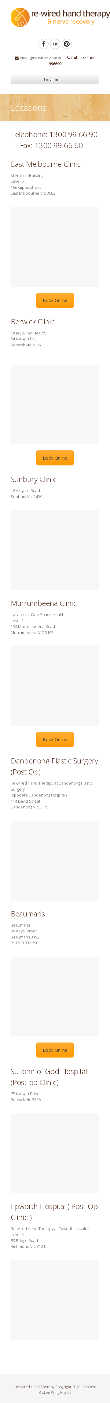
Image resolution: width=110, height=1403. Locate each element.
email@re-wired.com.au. (42, 58)
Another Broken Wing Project (67, 1389)
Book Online (55, 300)
